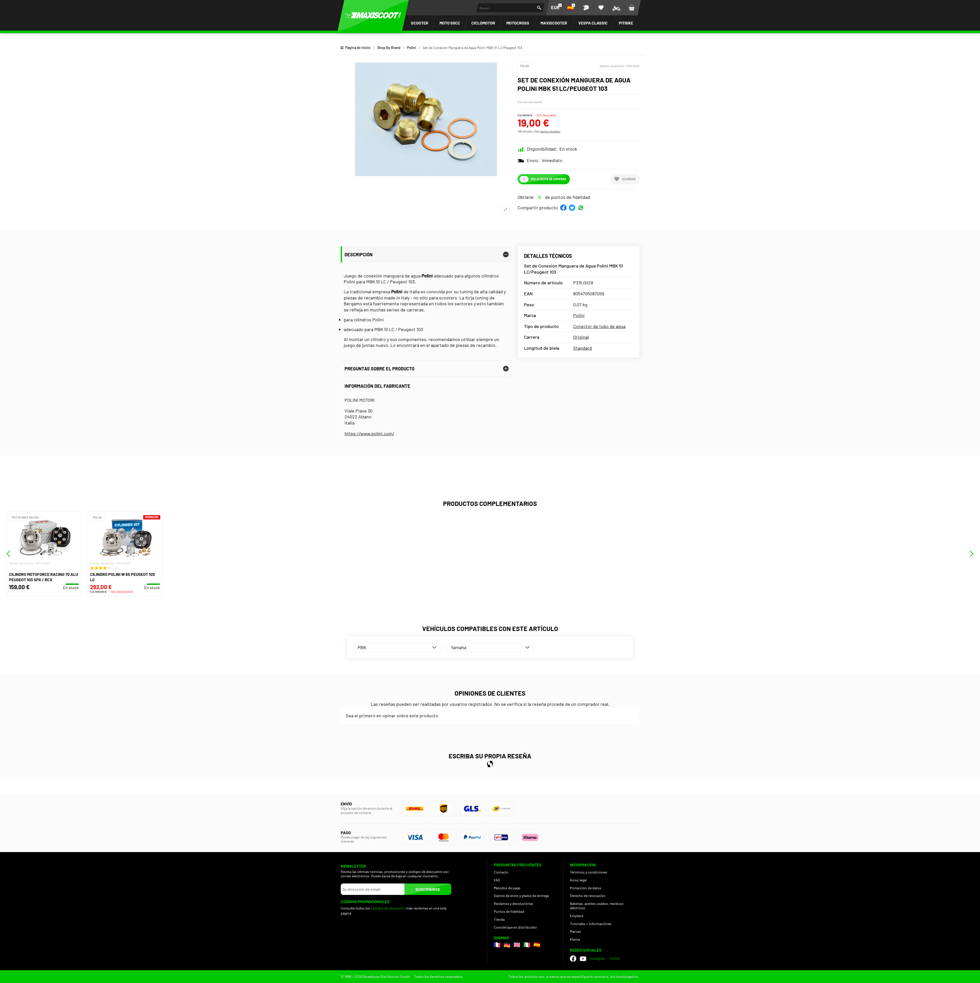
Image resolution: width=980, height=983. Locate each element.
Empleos (576, 916)
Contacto (501, 872)
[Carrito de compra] (631, 7)
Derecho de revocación (588, 895)
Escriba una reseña (530, 102)
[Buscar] (539, 7)
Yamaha (458, 647)
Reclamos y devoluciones (513, 903)
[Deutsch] (507, 944)
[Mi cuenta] (585, 7)
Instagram (598, 958)
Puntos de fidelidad (509, 911)
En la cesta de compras (548, 179)
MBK (362, 647)
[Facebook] (573, 959)
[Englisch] (517, 944)
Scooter (419, 22)
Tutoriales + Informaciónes (590, 923)
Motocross (517, 22)
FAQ (497, 880)
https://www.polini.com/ (369, 433)
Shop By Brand (388, 47)
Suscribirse (427, 889)
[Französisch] (497, 944)
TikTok (614, 958)
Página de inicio (358, 47)
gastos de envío (550, 131)
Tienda (499, 919)
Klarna (575, 939)
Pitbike (626, 22)
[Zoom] (505, 209)
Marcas (575, 931)
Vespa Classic (593, 22)
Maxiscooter (554, 22)
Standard (582, 348)
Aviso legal (578, 880)
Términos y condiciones (588, 872)
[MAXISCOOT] (373, 15)
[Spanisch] (537, 944)
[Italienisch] (527, 944)
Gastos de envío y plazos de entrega (521, 895)
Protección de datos (585, 888)
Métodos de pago (507, 888)
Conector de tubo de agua (599, 326)
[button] (563, 207)
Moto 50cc (449, 22)
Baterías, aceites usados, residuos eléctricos (596, 905)
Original (581, 337)
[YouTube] (583, 958)
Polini (411, 47)
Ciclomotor (483, 22)
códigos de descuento (388, 908)
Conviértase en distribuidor (515, 927)
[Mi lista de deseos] (601, 7)
